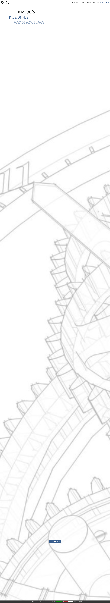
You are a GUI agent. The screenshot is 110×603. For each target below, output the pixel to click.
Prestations (83, 2)
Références (89, 2)
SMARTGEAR (102, 2)
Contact (98, 2)
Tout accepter (59, 601)
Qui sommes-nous (75, 2)
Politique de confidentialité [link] (78, 601)
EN (108, 2)
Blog (94, 2)
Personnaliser (71, 601)
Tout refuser (65, 601)
